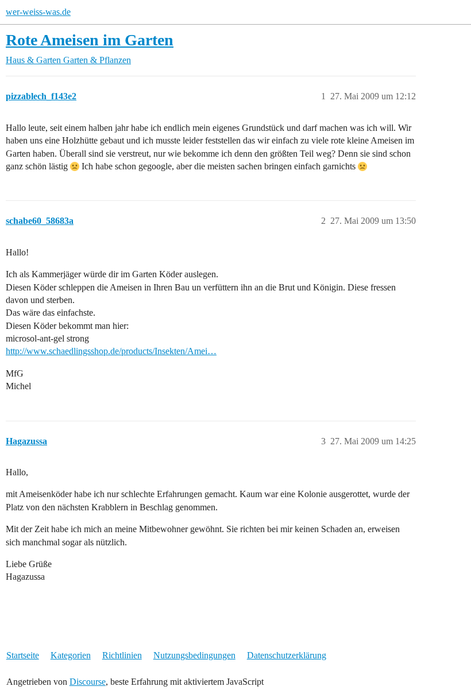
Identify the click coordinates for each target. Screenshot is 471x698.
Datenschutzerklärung (286, 655)
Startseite (22, 655)
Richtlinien (122, 655)
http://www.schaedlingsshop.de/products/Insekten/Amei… (111, 351)
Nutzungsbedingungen (194, 655)
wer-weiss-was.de (38, 12)
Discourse (88, 682)
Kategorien (71, 655)
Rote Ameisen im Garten (89, 40)
